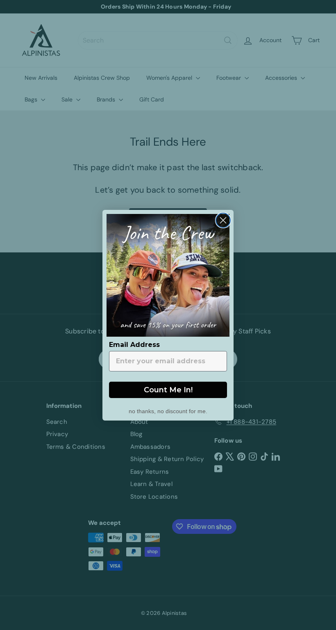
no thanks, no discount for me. (168, 410)
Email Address (134, 345)
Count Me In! (168, 389)
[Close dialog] (223, 220)
